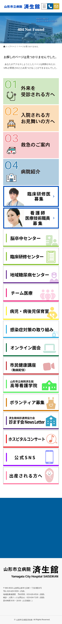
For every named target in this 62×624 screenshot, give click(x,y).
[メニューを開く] (44, 6)
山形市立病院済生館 (24, 620)
